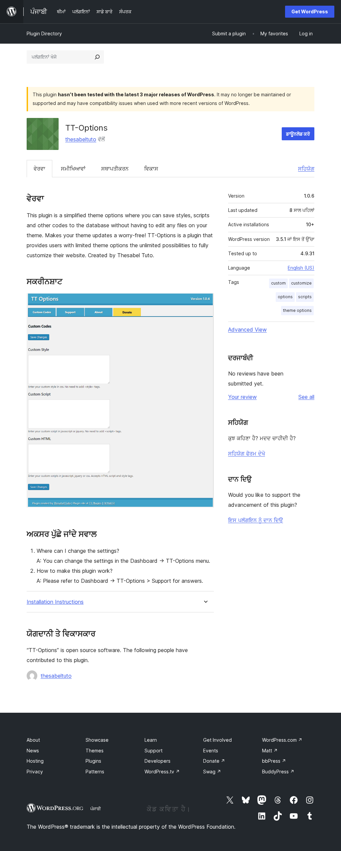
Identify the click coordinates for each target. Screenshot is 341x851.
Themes (95, 750)
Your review (242, 397)
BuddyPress (278, 771)
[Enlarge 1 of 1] (204, 302)
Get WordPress (309, 11)
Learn (151, 740)
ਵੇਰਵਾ (39, 168)
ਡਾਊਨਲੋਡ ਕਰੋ (298, 134)
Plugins (93, 761)
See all (306, 397)
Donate (214, 761)
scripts (305, 296)
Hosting (35, 761)
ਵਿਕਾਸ (151, 168)
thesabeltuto (80, 139)
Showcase (97, 740)
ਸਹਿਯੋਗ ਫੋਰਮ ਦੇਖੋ (246, 453)
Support (154, 750)
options (285, 296)
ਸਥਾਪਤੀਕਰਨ (115, 168)
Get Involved (217, 740)
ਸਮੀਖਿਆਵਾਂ (73, 168)
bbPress (274, 761)
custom (278, 283)
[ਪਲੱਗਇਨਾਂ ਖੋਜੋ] (97, 57)
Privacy (35, 771)
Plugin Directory (44, 33)
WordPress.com (282, 740)
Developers (157, 761)
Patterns (95, 771)
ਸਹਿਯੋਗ (306, 168)
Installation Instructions (55, 602)
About (33, 740)
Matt (270, 750)
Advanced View (247, 329)
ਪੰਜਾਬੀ (95, 808)
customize (301, 283)
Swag (212, 771)
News (33, 750)
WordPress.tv (162, 771)
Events (210, 750)
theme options (297, 310)
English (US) (301, 268)
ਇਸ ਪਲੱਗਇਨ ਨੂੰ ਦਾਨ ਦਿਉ (255, 520)
